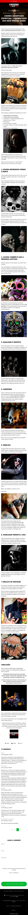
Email (3, 850)
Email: (14, 910)
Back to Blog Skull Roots (15, 883)
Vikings (10, 125)
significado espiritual (7, 13)
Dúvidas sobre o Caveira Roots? (14, 891)
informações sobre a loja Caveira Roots (14, 901)
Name (2, 844)
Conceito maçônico (5, 572)
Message (4, 857)
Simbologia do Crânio (15, 107)
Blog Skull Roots (15, 10)
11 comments (14, 13)
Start (9, 10)
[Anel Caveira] (14, 647)
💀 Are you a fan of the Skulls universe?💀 (14, 896)
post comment (14, 872)
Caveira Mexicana (5, 309)
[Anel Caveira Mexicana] (14, 324)
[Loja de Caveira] (14, 734)
